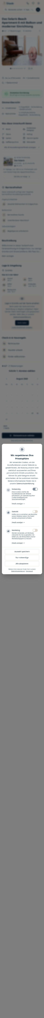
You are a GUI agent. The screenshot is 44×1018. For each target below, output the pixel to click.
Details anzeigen (17, 504)
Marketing (16, 530)
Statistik (15, 511)
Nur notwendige (22, 557)
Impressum (29, 571)
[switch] (35, 489)
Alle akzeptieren (22, 563)
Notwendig (16, 489)
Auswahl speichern (22, 551)
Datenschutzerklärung (25, 483)
